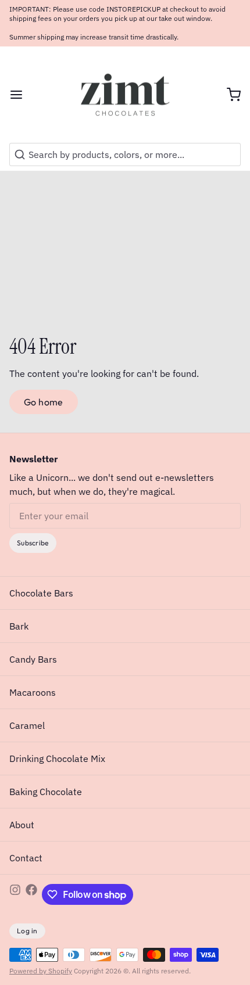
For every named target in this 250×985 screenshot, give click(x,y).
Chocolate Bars (41, 593)
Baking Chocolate (45, 791)
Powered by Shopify (40, 970)
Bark (18, 626)
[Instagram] (15, 894)
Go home (43, 402)
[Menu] (21, 94)
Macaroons (32, 692)
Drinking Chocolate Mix (57, 758)
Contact (25, 858)
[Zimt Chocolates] (125, 94)
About (21, 825)
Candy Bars (33, 659)
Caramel (27, 725)
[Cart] (229, 94)
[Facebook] (31, 894)
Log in (27, 930)
